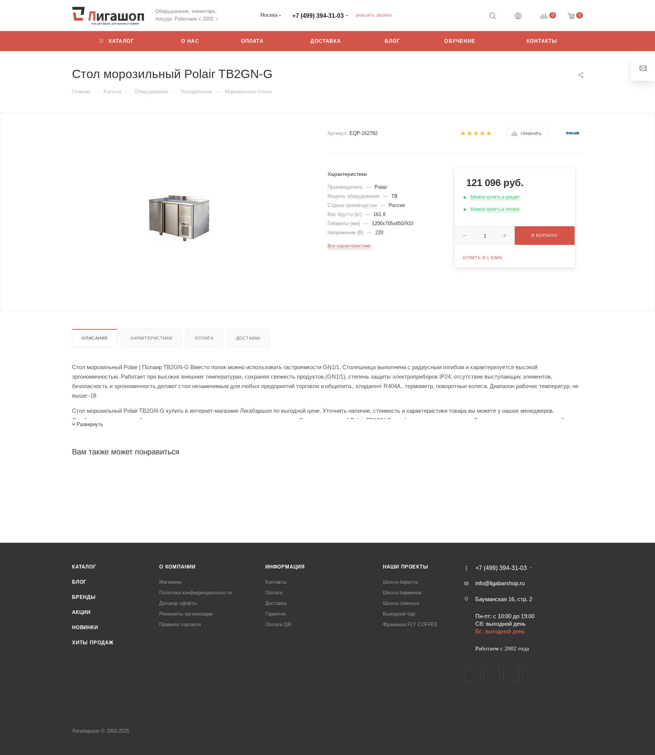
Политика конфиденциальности (195, 592)
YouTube (511, 674)
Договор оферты (178, 603)
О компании (177, 567)
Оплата (204, 338)
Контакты (276, 582)
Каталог (84, 567)
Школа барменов (402, 592)
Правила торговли (180, 624)
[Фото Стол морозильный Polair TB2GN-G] (179, 218)
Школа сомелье (401, 603)
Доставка (248, 338)
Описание (94, 338)
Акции (81, 612)
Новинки (85, 627)
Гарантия (275, 614)
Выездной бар (399, 614)
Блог (79, 582)
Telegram (492, 674)
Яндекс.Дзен (530, 674)
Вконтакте (472, 674)
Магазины (170, 582)
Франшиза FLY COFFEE (410, 624)
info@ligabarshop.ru (500, 583)
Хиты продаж (93, 642)
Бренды (84, 597)
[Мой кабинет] (518, 17)
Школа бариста (400, 582)
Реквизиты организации (186, 614)
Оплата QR (278, 624)
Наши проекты (405, 567)
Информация (285, 567)
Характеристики (151, 338)
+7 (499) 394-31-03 (318, 16)
